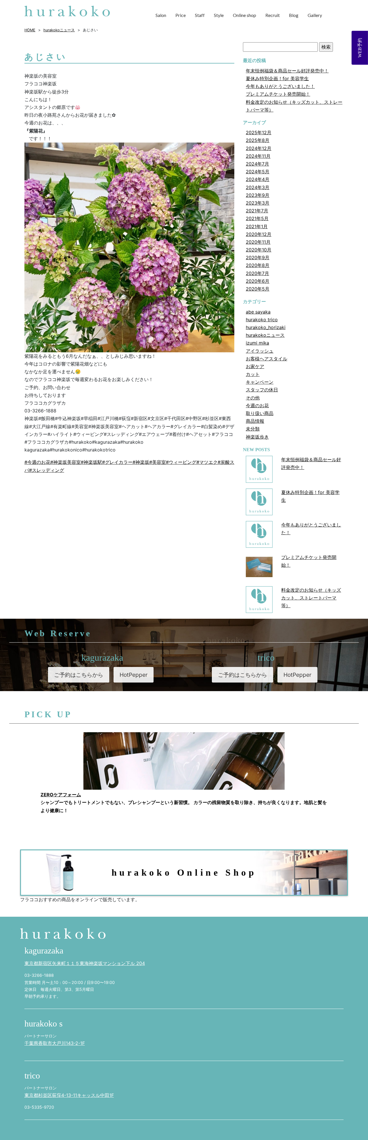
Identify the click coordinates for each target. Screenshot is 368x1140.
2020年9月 (257, 257)
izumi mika (257, 343)
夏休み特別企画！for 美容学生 (277, 78)
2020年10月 (258, 250)
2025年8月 (257, 140)
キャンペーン (259, 382)
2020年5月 (257, 289)
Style (219, 15)
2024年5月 (257, 171)
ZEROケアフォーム (61, 794)
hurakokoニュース (265, 335)
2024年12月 (258, 148)
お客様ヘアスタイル (266, 359)
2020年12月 (258, 234)
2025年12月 (258, 132)
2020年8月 (257, 265)
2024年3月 (257, 187)
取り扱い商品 (259, 413)
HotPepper (133, 674)
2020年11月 (258, 242)
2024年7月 (257, 164)
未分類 (253, 429)
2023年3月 (257, 203)
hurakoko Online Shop (184, 872)
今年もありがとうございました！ (280, 86)
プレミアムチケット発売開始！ (278, 94)
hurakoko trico (262, 319)
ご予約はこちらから (78, 674)
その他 (253, 398)
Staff (200, 15)
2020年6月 (257, 281)
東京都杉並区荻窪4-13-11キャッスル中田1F (69, 1095)
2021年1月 (257, 226)
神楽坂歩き (257, 437)
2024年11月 (258, 156)
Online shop (244, 15)
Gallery (315, 15)
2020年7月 (257, 273)
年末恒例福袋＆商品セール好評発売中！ (287, 71)
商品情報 (255, 421)
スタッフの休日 (262, 390)
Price (180, 15)
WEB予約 (359, 47)
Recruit (272, 15)
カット (253, 374)
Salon (161, 15)
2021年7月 (257, 211)
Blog (293, 15)
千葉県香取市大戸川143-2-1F (54, 1043)
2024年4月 (257, 179)
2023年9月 (257, 195)
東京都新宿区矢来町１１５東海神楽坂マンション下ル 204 (84, 963)
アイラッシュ (259, 351)
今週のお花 (257, 405)
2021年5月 (257, 218)
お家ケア (255, 366)
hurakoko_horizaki (265, 327)
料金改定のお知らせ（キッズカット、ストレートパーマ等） (311, 597)
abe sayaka (258, 312)
